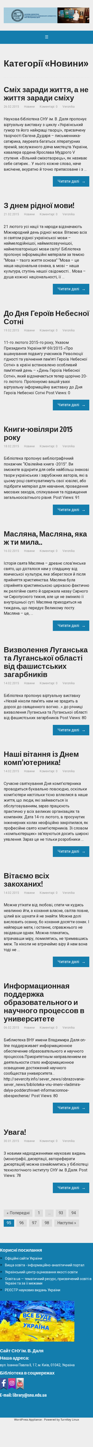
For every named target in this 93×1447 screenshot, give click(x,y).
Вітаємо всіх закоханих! (26, 880)
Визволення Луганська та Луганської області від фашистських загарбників (46, 662)
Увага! (15, 1132)
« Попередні (18, 1213)
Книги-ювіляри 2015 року (38, 433)
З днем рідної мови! (39, 205)
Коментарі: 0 (49, 106)
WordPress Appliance (28, 1419)
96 (21, 1222)
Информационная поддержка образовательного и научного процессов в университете (44, 1002)
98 (47, 1222)
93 (61, 1213)
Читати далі (68, 181)
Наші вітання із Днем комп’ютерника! (41, 758)
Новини (29, 106)
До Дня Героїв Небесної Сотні (46, 317)
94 (73, 1213)
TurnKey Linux (70, 1419)
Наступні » (66, 1222)
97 (34, 1222)
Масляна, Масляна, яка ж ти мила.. (45, 538)
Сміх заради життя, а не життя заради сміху (46, 93)
